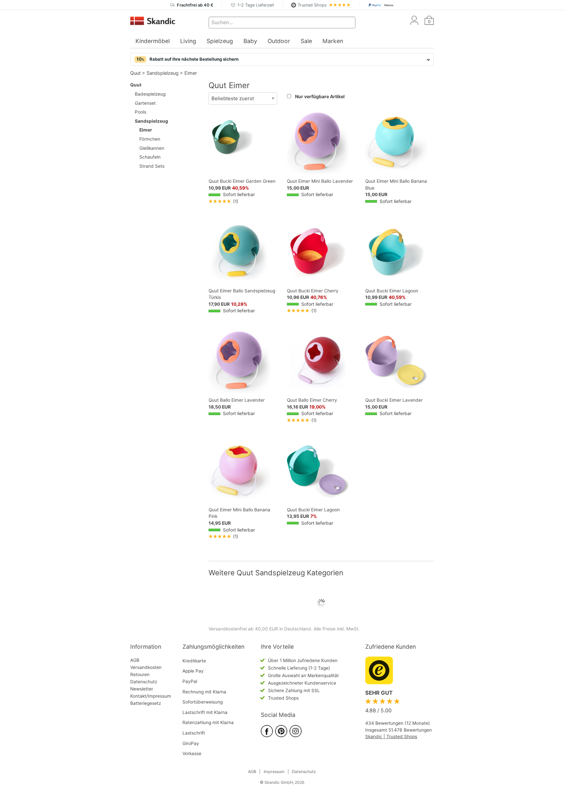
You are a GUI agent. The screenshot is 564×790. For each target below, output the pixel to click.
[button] (282, 59)
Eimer (190, 73)
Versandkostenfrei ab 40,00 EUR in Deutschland (260, 628)
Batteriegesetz (145, 703)
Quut (135, 73)
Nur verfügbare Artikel (320, 96)
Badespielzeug (150, 94)
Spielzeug (220, 41)
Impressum (274, 771)
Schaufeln (150, 157)
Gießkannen (151, 148)
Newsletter (141, 688)
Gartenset (145, 103)
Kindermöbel (152, 41)
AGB (134, 660)
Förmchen (149, 139)
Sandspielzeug (163, 73)
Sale (306, 41)
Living (188, 41)
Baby (250, 41)
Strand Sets (151, 166)
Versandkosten (146, 667)
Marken (332, 41)
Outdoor (279, 41)
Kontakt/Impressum (150, 696)
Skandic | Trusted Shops (391, 736)
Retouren (139, 674)
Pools (140, 112)
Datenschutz (143, 681)
